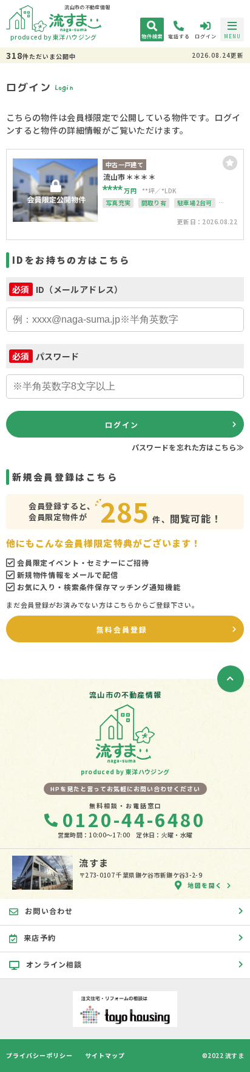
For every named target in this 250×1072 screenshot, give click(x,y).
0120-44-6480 (134, 819)
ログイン (122, 424)
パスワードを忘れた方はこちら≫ (188, 447)
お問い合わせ (49, 910)
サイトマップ (105, 1056)
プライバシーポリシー (39, 1056)
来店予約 (40, 937)
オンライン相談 (54, 964)
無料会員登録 (121, 629)
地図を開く (205, 885)
